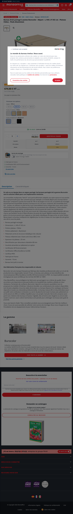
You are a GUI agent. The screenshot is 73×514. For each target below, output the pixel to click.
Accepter (57, 80)
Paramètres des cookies (20, 80)
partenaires (53, 75)
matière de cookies (33, 75)
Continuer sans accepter (19, 49)
